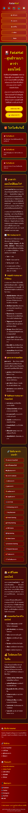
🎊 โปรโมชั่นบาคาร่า (11, 559)
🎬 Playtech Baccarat (12, 549)
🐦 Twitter (4, 790)
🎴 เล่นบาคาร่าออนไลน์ (12, 460)
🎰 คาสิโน (14, 27)
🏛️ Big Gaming (10, 533)
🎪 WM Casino (10, 528)
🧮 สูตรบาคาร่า (9, 486)
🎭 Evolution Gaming (12, 543)
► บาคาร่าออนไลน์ (6, 748)
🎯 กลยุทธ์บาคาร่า (10, 496)
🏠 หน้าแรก (14, 15)
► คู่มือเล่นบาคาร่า (6, 753)
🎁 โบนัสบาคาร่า (10, 554)
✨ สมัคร (14, 32)
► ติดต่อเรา (4, 756)
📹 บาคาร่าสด (9, 502)
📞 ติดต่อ (14, 38)
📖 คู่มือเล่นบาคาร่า (11, 470)
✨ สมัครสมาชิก (14, 109)
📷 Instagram (5, 793)
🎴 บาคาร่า (14, 21)
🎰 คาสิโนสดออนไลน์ (11, 465)
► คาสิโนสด (4, 750)
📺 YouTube (4, 796)
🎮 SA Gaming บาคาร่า (12, 507)
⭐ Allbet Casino (10, 538)
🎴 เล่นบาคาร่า (14, 115)
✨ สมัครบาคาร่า (10, 481)
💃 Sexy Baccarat (10, 512)
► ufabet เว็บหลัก (6, 769)
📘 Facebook (5, 787)
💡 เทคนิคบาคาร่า (10, 491)
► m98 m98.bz (5, 772)
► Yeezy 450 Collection (7, 766)
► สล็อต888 (4, 774)
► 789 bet (4, 777)
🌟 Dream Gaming (11, 517)
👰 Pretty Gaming (11, 523)
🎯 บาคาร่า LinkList (11, 476)
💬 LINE (3, 798)
